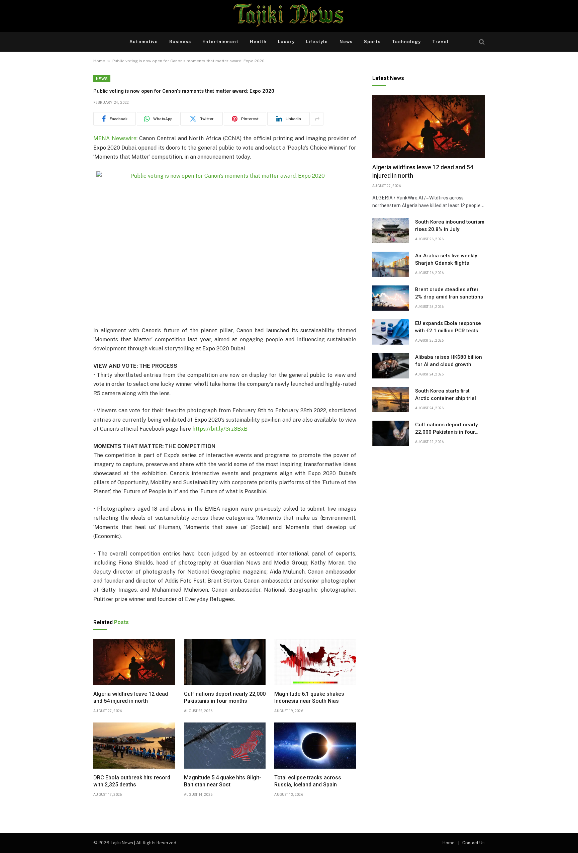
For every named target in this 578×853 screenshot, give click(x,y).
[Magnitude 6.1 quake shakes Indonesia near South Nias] (315, 662)
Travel (440, 41)
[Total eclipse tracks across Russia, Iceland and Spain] (315, 745)
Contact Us (473, 842)
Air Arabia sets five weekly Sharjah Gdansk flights (446, 259)
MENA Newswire (114, 138)
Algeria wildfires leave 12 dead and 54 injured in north (130, 697)
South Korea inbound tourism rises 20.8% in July (449, 225)
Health (258, 41)
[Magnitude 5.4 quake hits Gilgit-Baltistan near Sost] (225, 745)
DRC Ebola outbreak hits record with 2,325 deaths (131, 781)
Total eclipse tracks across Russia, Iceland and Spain (307, 781)
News (346, 41)
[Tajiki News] (289, 16)
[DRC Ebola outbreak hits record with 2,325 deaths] (134, 745)
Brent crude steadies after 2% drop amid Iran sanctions (449, 293)
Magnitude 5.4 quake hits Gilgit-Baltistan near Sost (222, 781)
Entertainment (220, 41)
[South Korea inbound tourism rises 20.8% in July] (390, 230)
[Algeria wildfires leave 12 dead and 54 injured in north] (134, 662)
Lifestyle (317, 41)
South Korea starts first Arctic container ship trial (445, 394)
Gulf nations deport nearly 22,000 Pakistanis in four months (225, 697)
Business (180, 41)
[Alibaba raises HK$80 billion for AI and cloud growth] (390, 365)
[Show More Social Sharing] (317, 118)
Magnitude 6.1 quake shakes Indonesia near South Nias (309, 697)
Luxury (286, 41)
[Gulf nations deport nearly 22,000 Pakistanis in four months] (225, 662)
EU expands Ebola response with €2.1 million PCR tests (448, 326)
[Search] (481, 42)
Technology (406, 41)
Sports (372, 41)
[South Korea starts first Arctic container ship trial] (390, 399)
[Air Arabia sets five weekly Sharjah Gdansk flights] (390, 264)
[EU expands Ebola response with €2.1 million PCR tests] (390, 332)
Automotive (143, 41)
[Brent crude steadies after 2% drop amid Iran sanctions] (390, 298)
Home (99, 61)
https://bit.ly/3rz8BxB (220, 429)
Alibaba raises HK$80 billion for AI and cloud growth (448, 360)
